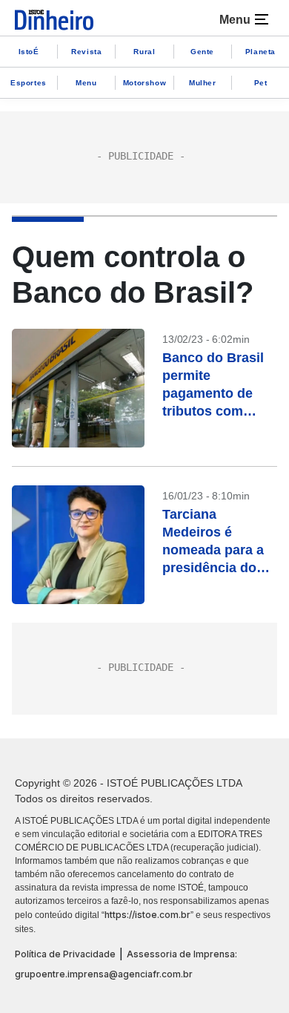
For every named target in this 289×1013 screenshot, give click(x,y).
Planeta (260, 51)
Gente (202, 51)
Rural (144, 51)
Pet (261, 83)
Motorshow (144, 83)
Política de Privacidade (65, 954)
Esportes (28, 83)
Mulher (202, 83)
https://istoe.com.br (147, 914)
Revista (86, 51)
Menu (86, 83)
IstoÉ (29, 51)
